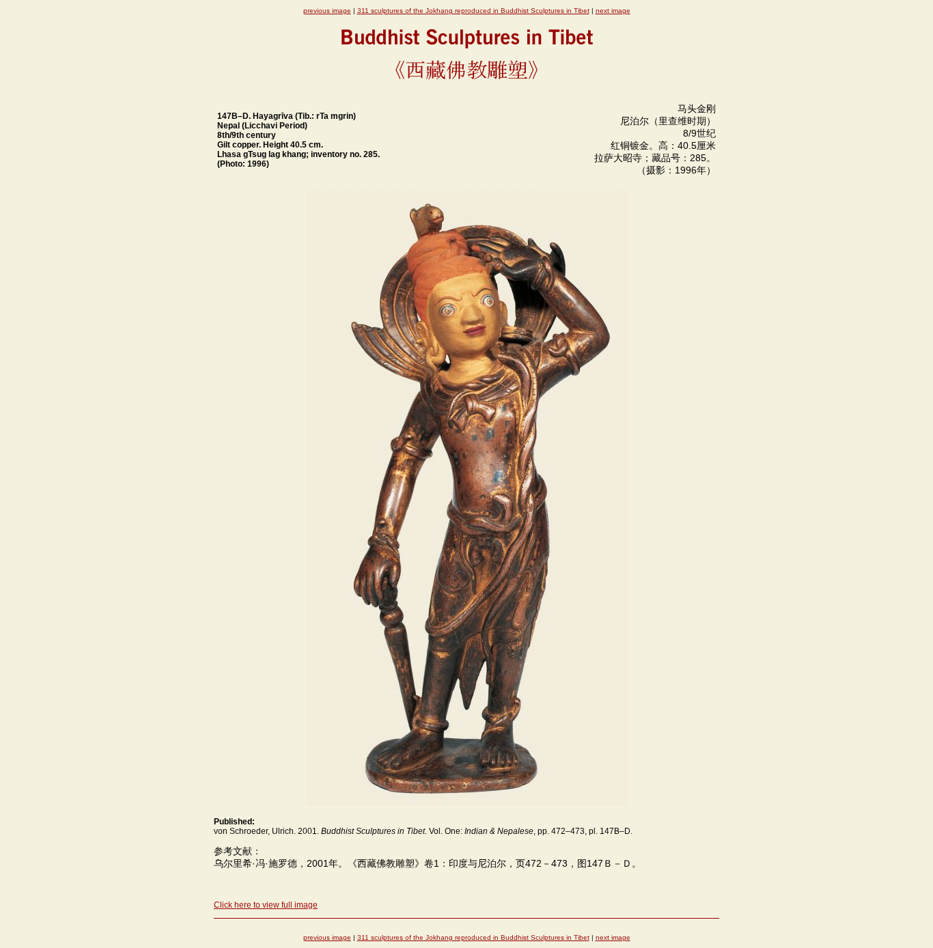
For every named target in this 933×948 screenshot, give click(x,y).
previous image (327, 10)
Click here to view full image (266, 905)
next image (613, 10)
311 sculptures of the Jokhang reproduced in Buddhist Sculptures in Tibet (473, 10)
